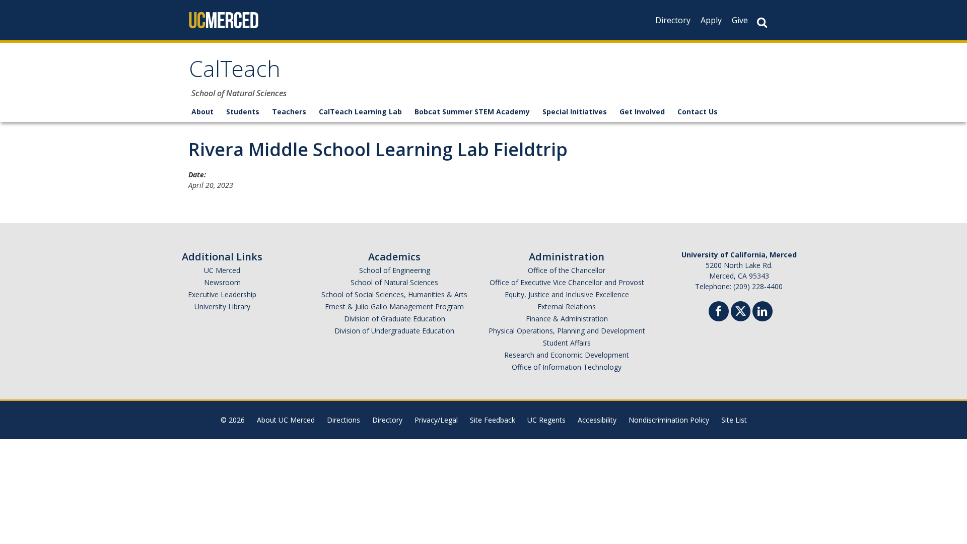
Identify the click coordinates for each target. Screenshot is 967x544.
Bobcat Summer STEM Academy (472, 111)
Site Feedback (492, 420)
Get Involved (642, 111)
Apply (711, 20)
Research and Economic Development (566, 355)
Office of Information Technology (566, 367)
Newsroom (222, 282)
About (202, 111)
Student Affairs (567, 343)
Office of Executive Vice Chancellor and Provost (567, 282)
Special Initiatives (574, 111)
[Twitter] (740, 310)
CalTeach (235, 72)
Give (740, 20)
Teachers (289, 111)
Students (242, 111)
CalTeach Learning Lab (360, 111)
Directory (672, 20)
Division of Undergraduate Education (394, 330)
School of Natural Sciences (394, 282)
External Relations (566, 306)
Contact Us (697, 111)
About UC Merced (286, 420)
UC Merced (222, 270)
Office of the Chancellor (566, 270)
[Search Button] (762, 22)
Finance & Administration (567, 318)
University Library (222, 306)
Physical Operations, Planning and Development (567, 330)
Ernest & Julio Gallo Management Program (394, 306)
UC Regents (546, 420)
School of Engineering (394, 270)
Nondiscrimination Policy (669, 420)
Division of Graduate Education (394, 318)
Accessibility (597, 420)
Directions (343, 420)
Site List (734, 420)
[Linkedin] (762, 312)
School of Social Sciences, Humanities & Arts (394, 294)
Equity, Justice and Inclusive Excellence (567, 294)
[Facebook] (718, 312)
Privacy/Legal (436, 420)
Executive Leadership (222, 294)
